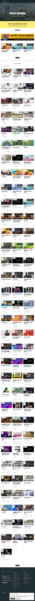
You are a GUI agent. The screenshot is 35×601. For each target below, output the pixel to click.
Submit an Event (16, 574)
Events (14, 571)
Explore (14, 575)
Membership (26, 576)
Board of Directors (26, 575)
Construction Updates (17, 579)
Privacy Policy (25, 583)
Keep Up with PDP (26, 579)
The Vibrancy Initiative (17, 583)
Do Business (14, 580)
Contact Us (25, 580)
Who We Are (25, 571)
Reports (14, 584)
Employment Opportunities (28, 578)
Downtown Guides (16, 576)
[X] (4, 582)
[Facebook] (2, 582)
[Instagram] (6, 582)
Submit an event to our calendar (22, 25)
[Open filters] (32, 66)
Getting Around (15, 578)
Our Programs (26, 574)
